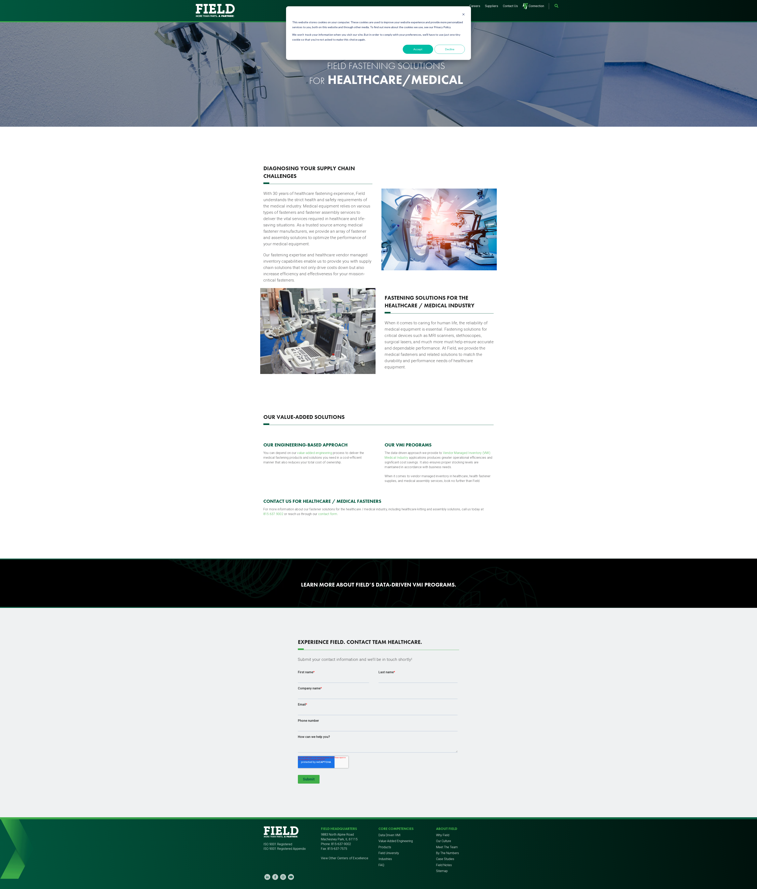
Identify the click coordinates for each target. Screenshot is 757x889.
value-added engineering (314, 453)
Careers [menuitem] (474, 6)
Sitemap (442, 871)
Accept (417, 49)
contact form (327, 514)
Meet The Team (447, 847)
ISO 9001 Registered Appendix (284, 849)
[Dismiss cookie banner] (463, 14)
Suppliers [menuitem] (491, 6)
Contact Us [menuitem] (510, 6)
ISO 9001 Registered (277, 844)
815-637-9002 (341, 844)
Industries (385, 859)
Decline (449, 49)
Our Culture (443, 841)
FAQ (381, 865)
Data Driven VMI (389, 835)
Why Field (442, 835)
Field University (388, 853)
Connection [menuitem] (536, 6)
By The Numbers (447, 853)
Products (384, 847)
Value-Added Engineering (395, 841)
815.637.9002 (273, 514)
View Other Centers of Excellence (344, 858)
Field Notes (444, 865)
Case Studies (445, 859)
